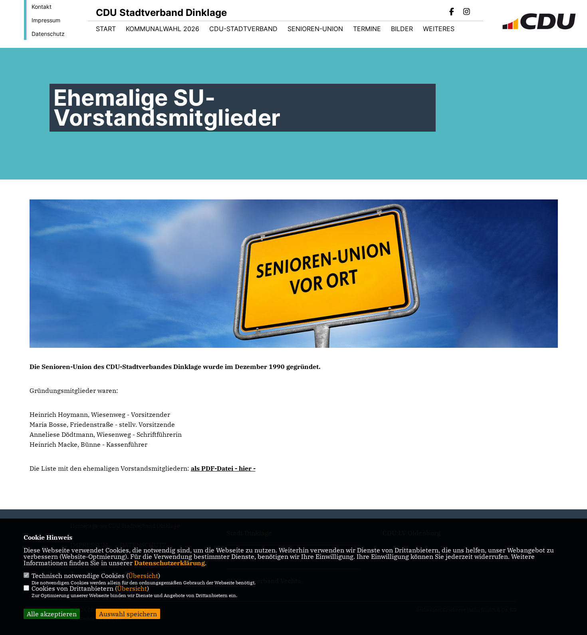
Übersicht (143, 576)
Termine (367, 29)
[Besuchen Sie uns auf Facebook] (452, 12)
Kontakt (42, 6)
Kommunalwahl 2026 (162, 29)
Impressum (46, 20)
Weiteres (438, 29)
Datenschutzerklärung (169, 563)
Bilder (402, 29)
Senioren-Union (315, 29)
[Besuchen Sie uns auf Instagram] (466, 12)
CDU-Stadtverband (243, 29)
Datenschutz (48, 33)
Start (106, 29)
